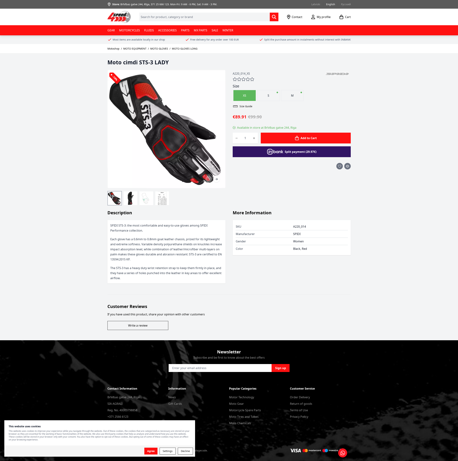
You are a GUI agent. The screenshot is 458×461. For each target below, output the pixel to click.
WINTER (227, 30)
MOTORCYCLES (129, 30)
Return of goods (301, 404)
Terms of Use (299, 410)
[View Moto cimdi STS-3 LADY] (114, 198)
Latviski (315, 4)
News (172, 397)
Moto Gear (236, 404)
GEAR (111, 30)
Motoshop (113, 48)
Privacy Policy (299, 417)
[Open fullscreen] (166, 129)
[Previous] (208, 179)
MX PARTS (200, 30)
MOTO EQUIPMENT (134, 48)
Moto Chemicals (240, 423)
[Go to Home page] (119, 17)
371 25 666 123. (160, 4)
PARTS (185, 30)
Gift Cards (175, 404)
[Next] (216, 179)
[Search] (274, 17)
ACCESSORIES (167, 30)
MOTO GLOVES (159, 48)
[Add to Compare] (347, 166)
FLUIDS (149, 30)
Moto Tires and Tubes (244, 417)
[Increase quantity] (254, 138)
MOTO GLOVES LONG (184, 48)
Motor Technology (241, 397)
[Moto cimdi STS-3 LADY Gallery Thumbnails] (138, 198)
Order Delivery (300, 397)
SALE (215, 30)
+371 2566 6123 (117, 417)
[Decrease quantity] (236, 138)
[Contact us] (342, 452)
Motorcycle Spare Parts (245, 410)
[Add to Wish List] (339, 166)
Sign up (280, 368)
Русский (346, 4)
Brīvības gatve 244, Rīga (134, 4)
